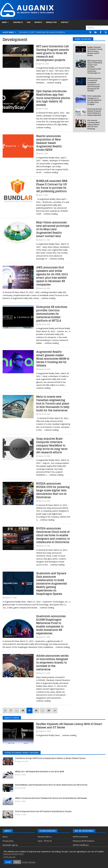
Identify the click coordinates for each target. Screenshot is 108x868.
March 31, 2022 (44, 240)
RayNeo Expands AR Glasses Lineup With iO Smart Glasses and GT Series (94, 51)
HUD (28, 22)
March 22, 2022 (44, 501)
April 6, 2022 (43, 108)
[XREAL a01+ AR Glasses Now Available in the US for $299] (8, 775)
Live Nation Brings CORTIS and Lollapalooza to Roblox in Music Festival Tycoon (50, 758)
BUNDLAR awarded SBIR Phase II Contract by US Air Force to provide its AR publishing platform (51, 186)
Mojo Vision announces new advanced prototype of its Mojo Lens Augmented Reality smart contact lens (52, 229)
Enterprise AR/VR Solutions (83, 841)
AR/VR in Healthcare (81, 845)
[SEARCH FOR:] (97, 28)
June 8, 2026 (21, 788)
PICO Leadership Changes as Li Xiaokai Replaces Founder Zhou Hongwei (94, 100)
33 (49, 710)
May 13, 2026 (21, 814)
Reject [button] (17, 862)
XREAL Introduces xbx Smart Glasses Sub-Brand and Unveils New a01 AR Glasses (51, 798)
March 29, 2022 (44, 369)
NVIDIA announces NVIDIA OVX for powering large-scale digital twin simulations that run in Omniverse (53, 490)
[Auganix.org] (54, 18)
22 (36, 710)
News (4, 22)
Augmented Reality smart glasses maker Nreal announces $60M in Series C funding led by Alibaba (52, 358)
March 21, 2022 (11, 597)
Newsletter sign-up (10, 845)
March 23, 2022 (44, 456)
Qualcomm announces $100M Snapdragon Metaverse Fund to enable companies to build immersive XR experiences (51, 625)
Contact (65, 22)
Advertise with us (44, 836)
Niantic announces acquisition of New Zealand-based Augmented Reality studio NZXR (49, 143)
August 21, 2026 (45, 731)
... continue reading (68, 735)
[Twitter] (90, 32)
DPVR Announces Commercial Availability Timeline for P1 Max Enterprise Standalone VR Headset (94, 84)
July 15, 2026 (21, 775)
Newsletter (51, 22)
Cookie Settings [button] (28, 862)
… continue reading (53, 82)
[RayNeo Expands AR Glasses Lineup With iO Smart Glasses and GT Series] (80, 50)
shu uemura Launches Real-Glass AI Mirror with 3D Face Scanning (93, 124)
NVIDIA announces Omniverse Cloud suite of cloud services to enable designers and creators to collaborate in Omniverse (53, 535)
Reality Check (12, 717)
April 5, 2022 (43, 153)
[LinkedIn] (95, 32)
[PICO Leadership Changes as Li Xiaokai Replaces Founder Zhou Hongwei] (80, 99)
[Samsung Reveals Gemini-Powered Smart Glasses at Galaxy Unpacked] (80, 112)
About (5, 836)
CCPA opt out (9, 856)
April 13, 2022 (44, 64)
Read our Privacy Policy (13, 854)
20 (23, 710)
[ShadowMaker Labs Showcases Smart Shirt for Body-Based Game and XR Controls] (8, 788)
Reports (38, 22)
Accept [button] (8, 862)
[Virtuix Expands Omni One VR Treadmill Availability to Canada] (8, 814)
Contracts (18, 22)
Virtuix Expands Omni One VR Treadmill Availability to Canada (43, 811)
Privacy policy (8, 841)
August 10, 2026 (22, 761)
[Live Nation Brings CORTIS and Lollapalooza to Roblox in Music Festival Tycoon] (8, 761)
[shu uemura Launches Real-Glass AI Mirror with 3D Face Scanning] (80, 123)
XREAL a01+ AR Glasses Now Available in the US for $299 (39, 771)
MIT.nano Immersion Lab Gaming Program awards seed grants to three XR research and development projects (52, 53)
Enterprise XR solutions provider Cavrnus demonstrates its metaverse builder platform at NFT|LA (51, 314)
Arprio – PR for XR (45, 841)
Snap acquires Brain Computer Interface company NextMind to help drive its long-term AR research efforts (52, 445)
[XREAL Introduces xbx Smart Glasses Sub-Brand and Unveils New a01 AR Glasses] (8, 801)
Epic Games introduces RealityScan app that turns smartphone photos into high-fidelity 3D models (53, 98)
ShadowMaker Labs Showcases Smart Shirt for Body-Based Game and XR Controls (51, 784)
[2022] (18, 56)
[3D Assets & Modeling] (18, 538)
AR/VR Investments (80, 836)
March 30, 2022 (44, 288)
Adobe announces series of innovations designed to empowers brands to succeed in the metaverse (52, 662)
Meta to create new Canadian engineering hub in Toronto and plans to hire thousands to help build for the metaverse (52, 403)
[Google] (105, 32)
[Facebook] (100, 32)
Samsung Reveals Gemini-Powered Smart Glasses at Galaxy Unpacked (94, 112)
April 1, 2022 (43, 195)
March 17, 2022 (44, 673)
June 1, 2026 (21, 801)
